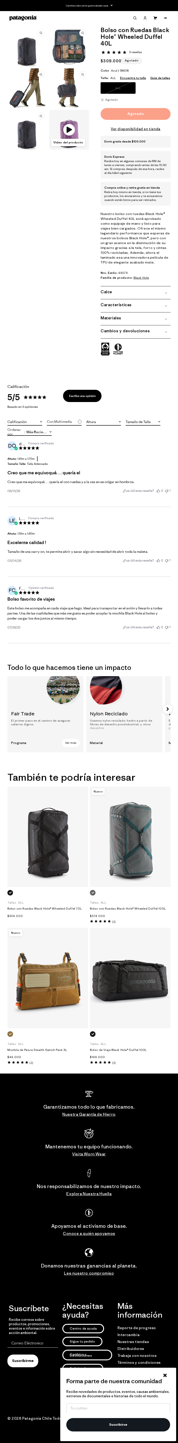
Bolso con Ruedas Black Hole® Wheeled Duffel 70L (44, 909)
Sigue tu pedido (82, 1341)
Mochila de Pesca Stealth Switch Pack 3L (37, 1050)
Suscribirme (23, 1361)
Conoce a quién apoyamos (89, 1233)
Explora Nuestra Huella (88, 1193)
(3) (114, 1063)
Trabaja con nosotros (137, 1355)
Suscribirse (118, 1424)
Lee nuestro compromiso (89, 1273)
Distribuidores (131, 1348)
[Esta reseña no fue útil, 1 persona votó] (166, 490)
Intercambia (129, 1334)
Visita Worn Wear (89, 1154)
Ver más (70, 742)
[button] (135, 18)
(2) (114, 922)
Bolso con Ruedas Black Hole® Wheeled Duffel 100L (128, 909)
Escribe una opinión (82, 396)
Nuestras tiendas (133, 1341)
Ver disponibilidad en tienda (135, 129)
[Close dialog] (165, 1375)
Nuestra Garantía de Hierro (89, 1114)
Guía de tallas (160, 78)
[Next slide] (167, 709)
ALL (124, 90)
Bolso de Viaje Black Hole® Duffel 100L (118, 1050)
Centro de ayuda (83, 1328)
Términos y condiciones (139, 1362)
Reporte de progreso (137, 1327)
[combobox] (24, 421)
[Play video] (69, 130)
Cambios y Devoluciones (81, 1355)
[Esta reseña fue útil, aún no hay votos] (158, 491)
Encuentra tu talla (133, 78)
